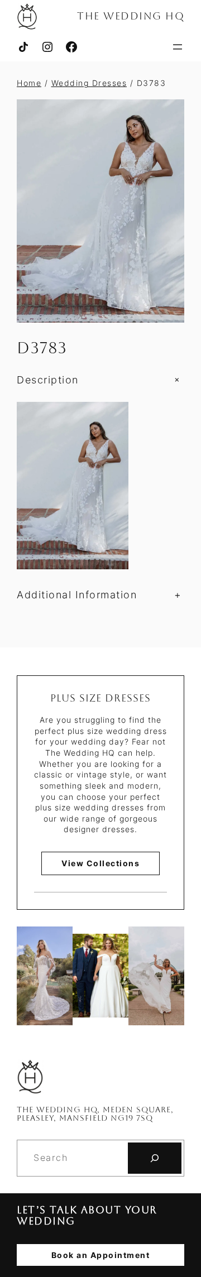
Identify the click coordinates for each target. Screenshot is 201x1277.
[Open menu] (177, 47)
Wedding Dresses (89, 83)
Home (29, 83)
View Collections (100, 863)
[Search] (154, 1158)
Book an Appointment (100, 1255)
